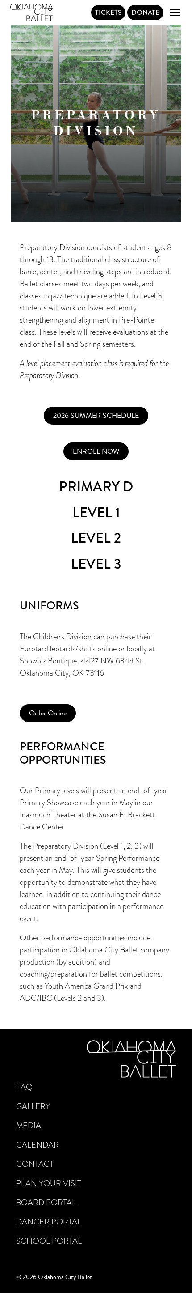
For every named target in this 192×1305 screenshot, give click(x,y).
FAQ (24, 1087)
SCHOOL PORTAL (49, 1241)
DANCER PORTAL (48, 1222)
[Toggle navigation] (175, 12)
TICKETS (108, 12)
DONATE (145, 12)
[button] (96, 416)
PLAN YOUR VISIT (48, 1183)
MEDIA (28, 1125)
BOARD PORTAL (46, 1202)
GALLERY (33, 1106)
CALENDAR (37, 1145)
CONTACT (35, 1164)
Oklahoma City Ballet (31, 12)
